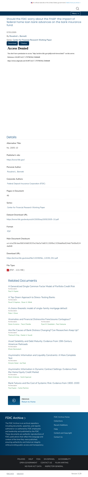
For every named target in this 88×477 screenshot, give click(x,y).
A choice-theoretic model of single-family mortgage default (37, 308)
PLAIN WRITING (61, 462)
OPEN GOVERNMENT (28, 462)
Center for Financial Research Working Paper (32, 40)
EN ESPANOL (49, 459)
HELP (30, 459)
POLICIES (21, 459)
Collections (58, 421)
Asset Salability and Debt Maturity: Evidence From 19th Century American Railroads (40, 343)
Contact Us (58, 437)
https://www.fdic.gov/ (16, 159)
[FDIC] (7, 13)
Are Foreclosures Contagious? (56, 319)
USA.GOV (20, 474)
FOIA (38, 459)
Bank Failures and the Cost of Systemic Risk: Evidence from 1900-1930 (43, 383)
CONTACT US (46, 462)
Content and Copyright (63, 433)
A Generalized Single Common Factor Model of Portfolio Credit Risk (41, 286)
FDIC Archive (14, 418)
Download (12, 43)
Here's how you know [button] (73, 3)
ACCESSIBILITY (64, 459)
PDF (9, 231)
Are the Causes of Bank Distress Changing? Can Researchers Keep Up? (43, 330)
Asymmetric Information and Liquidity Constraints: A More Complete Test (42, 357)
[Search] (78, 8)
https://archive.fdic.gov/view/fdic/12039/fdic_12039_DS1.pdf (32, 258)
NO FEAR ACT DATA (33, 466)
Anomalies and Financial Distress (24, 319)
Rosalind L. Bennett (18, 36)
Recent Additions (61, 425)
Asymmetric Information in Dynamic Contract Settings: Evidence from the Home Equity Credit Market (42, 371)
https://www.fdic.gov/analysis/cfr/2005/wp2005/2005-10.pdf (33, 219)
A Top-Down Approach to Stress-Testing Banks (31, 297)
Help (56, 429)
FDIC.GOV (10, 474)
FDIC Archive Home (62, 417)
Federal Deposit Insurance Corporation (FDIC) (26, 183)
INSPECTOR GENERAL (54, 466)
